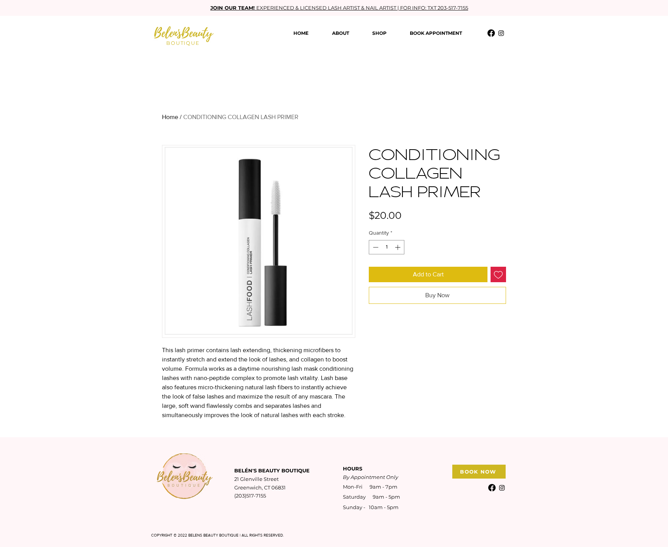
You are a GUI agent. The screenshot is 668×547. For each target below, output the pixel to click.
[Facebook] (491, 33)
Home (170, 117)
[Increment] (398, 247)
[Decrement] (375, 247)
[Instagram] (501, 33)
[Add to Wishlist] (498, 274)
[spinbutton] (387, 247)
